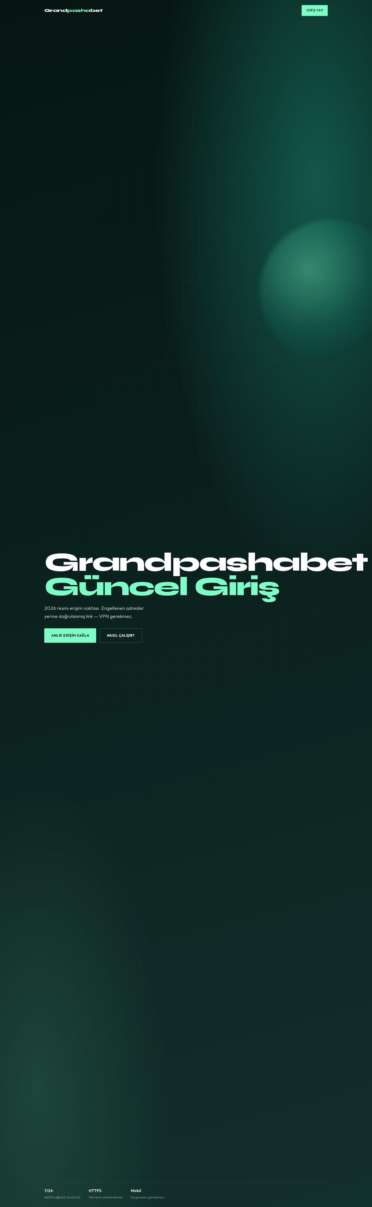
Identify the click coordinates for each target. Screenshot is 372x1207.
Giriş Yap (314, 10)
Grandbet (73, 10)
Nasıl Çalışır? (121, 635)
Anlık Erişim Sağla (70, 635)
